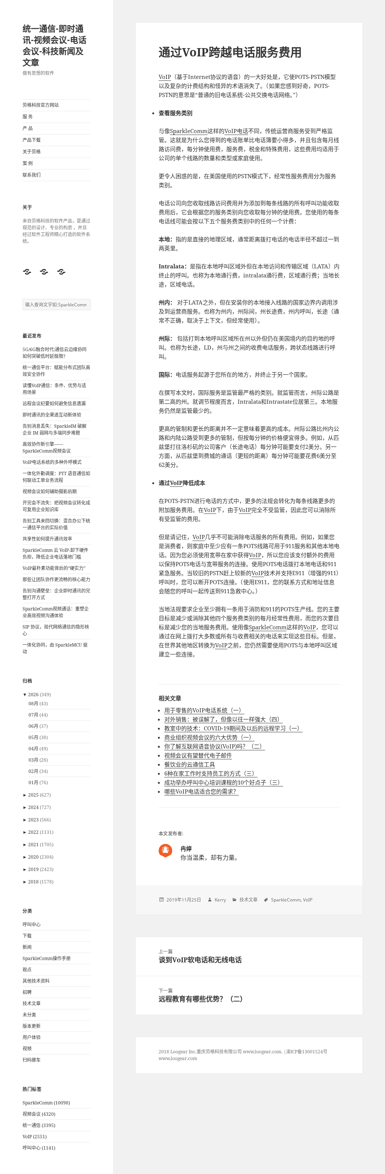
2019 (33, 869)
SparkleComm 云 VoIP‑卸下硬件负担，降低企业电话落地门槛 (55, 553)
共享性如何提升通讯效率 (47, 539)
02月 (33, 771)
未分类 (29, 1015)
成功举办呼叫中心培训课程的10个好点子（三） (223, 782)
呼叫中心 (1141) (39, 1148)
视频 (27, 1048)
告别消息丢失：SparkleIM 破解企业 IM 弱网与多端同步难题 (54, 429)
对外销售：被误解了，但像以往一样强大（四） (223, 719)
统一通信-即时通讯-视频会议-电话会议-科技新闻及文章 (54, 45)
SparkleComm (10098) (46, 1103)
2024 (33, 807)
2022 (33, 832)
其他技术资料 (36, 981)
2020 (33, 857)
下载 (27, 936)
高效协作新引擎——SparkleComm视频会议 (47, 447)
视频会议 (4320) (39, 1114)
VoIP (165, 76)
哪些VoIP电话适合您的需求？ (201, 791)
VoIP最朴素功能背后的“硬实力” (54, 568)
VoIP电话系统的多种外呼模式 (52, 462)
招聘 (27, 992)
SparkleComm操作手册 (47, 958)
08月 (33, 703)
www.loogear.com (178, 1058)
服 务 (28, 117)
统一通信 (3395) (39, 1125)
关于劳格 (32, 151)
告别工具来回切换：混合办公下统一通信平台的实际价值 (56, 524)
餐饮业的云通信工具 (189, 764)
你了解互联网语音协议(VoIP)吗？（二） (214, 746)
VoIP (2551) (35, 1136)
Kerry (220, 900)
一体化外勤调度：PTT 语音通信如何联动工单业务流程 (56, 476)
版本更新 (32, 1026)
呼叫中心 (32, 924)
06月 (33, 726)
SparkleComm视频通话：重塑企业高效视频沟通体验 (56, 612)
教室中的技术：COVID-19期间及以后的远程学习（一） (233, 728)
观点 (27, 969)
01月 (33, 782)
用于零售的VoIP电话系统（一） (204, 710)
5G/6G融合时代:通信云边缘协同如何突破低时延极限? (54, 352)
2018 (33, 882)
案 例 (28, 163)
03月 (33, 760)
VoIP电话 (236, 131)
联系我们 (32, 175)
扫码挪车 (32, 1060)
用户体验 (32, 1037)
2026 (33, 694)
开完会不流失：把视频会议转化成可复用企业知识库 (56, 506)
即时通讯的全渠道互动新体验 (52, 415)
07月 (33, 715)
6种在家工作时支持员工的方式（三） (211, 773)
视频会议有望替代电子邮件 (198, 755)
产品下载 (32, 140)
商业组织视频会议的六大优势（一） (209, 737)
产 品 (28, 128)
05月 (33, 737)
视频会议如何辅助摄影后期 (50, 491)
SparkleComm (189, 131)
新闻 (27, 947)
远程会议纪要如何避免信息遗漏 (54, 403)
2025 (33, 795)
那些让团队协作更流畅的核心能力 (56, 579)
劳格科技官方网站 (41, 105)
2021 (33, 844)
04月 (33, 748)
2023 (33, 819)
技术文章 (32, 1003)
